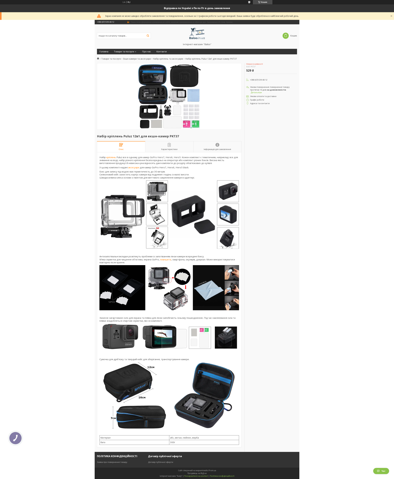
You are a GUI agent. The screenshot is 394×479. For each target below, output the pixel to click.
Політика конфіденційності (222, 476)
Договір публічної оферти (160, 462)
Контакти (161, 51)
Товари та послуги (124, 51)
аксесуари (133, 167)
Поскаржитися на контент (196, 476)
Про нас (146, 51)
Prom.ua (212, 470)
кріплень (111, 157)
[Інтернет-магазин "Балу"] (197, 33)
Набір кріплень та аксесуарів (168, 58)
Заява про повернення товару (112, 462)
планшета (165, 259)
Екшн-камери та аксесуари (137, 58)
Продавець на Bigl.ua (197, 473)
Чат (383, 471)
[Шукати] (148, 36)
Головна (103, 51)
